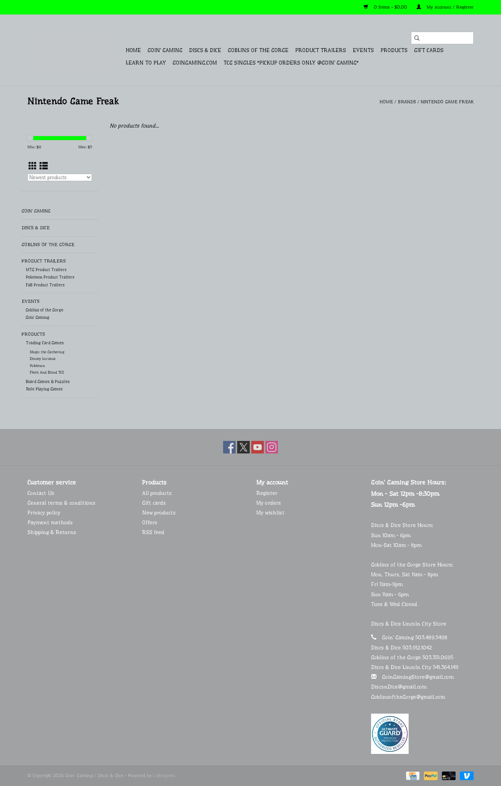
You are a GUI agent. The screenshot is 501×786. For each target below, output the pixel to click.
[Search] (417, 38)
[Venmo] (465, 775)
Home (133, 50)
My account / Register (449, 7)
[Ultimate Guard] (422, 734)
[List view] (44, 166)
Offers (149, 522)
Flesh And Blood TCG (47, 372)
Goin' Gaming (165, 50)
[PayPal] (430, 775)
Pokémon (37, 365)
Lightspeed (164, 775)
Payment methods (50, 522)
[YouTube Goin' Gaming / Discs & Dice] (257, 447)
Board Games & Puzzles (48, 381)
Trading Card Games (45, 342)
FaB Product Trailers (45, 285)
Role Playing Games (44, 389)
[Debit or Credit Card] (448, 775)
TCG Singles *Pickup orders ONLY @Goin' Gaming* (291, 62)
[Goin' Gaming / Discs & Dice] (75, 50)
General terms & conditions (61, 503)
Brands (407, 101)
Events (363, 50)
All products (157, 493)
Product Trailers (320, 50)
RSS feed (153, 532)
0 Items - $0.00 (390, 7)
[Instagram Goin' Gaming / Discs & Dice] (271, 447)
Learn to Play (146, 62)
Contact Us (40, 493)
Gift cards (428, 50)
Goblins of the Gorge (258, 50)
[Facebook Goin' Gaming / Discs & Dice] (229, 447)
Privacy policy (43, 512)
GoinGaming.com (195, 62)
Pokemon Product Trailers (50, 277)
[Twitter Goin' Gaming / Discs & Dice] (243, 447)
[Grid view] (33, 166)
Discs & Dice (205, 50)
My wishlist (270, 512)
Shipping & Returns (51, 532)
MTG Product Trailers (46, 269)
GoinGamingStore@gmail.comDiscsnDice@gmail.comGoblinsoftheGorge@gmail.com (412, 687)
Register (267, 493)
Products (393, 50)
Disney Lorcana (43, 358)
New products (159, 512)
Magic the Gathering (47, 352)
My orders (268, 503)
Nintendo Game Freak (447, 101)
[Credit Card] (412, 775)
